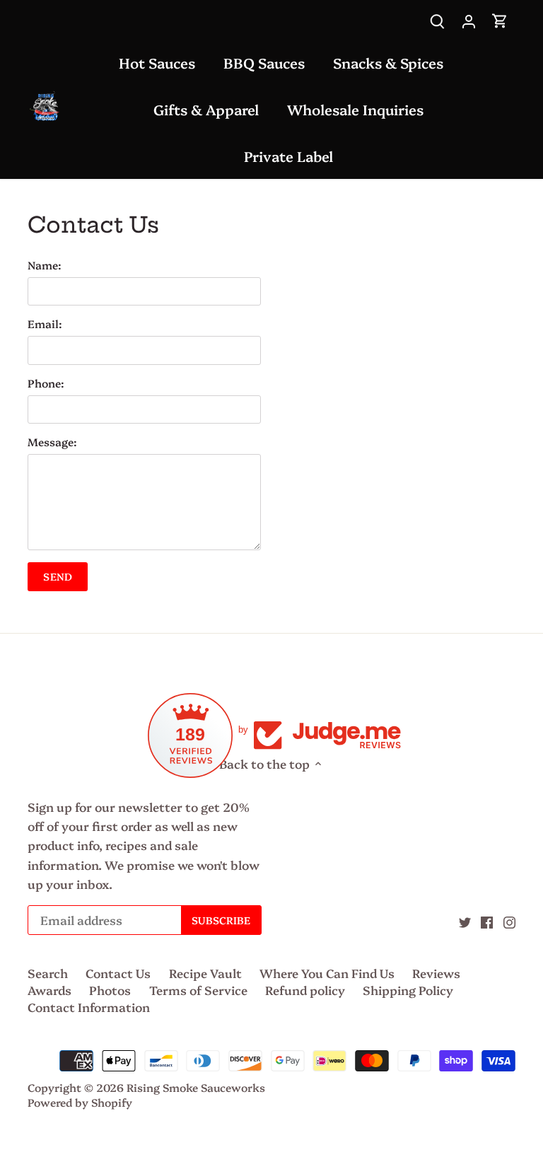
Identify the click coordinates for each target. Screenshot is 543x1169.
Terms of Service (198, 990)
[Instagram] (509, 920)
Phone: (46, 383)
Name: (45, 265)
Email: (45, 324)
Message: (52, 442)
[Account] (468, 19)
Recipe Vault (205, 973)
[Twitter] (465, 920)
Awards (49, 990)
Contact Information (89, 1007)
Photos (110, 990)
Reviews (436, 973)
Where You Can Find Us (327, 973)
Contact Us (118, 973)
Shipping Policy (408, 990)
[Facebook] (487, 920)
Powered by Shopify (80, 1102)
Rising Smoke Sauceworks (196, 1087)
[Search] (437, 19)
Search (48, 973)
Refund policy (305, 990)
